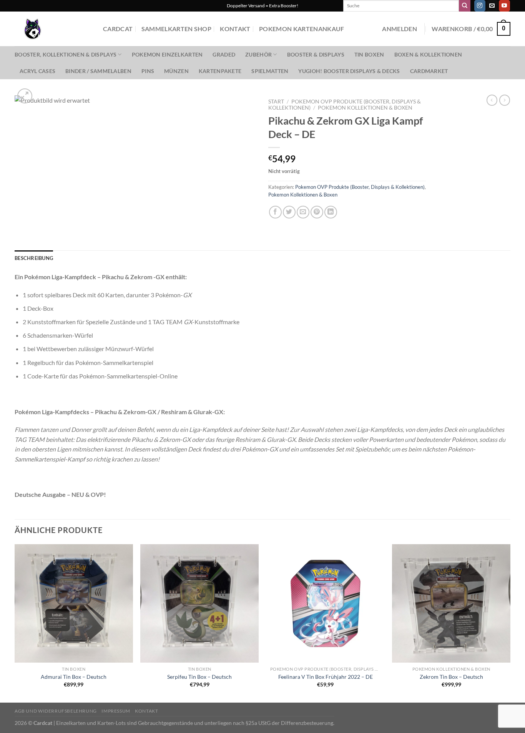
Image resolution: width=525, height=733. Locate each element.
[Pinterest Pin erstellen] (317, 212)
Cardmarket (429, 71)
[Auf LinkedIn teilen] (330, 212)
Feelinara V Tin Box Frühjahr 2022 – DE (325, 676)
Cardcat (118, 28)
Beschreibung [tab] (34, 258)
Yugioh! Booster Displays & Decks (349, 71)
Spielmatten (269, 71)
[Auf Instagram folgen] (479, 6)
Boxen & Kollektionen (428, 54)
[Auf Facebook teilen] (275, 212)
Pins (147, 71)
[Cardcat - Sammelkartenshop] (53, 29)
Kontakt (235, 28)
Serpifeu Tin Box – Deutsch (199, 676)
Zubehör (258, 54)
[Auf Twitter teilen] (289, 212)
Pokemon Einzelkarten (167, 54)
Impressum (115, 711)
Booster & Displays (315, 54)
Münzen (176, 71)
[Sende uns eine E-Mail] (492, 6)
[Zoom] (24, 95)
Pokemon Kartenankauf (301, 28)
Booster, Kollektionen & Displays (65, 54)
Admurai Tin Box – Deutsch (73, 676)
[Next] (510, 622)
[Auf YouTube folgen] (504, 6)
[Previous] (15, 622)
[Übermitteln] (464, 6)
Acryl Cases (37, 71)
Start (276, 101)
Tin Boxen (369, 54)
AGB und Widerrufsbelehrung (56, 711)
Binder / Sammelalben (98, 71)
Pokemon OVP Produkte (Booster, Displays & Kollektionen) (360, 187)
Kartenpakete (220, 71)
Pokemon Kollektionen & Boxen (365, 108)
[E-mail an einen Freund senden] (303, 212)
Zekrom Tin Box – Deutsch (451, 676)
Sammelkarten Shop (176, 28)
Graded (224, 54)
